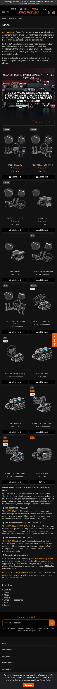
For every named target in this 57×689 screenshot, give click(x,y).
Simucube (8, 590)
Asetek (7, 597)
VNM (6, 602)
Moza (6, 595)
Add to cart (16, 177)
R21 (41, 40)
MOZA (5, 493)
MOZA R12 (22, 526)
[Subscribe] (52, 623)
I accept (28, 685)
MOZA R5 (10, 511)
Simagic (7, 592)
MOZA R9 (10, 526)
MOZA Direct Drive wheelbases (15, 572)
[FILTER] (54, 344)
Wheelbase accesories (13, 600)
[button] (40, 122)
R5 (25, 40)
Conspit (7, 605)
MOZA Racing (8, 32)
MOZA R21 (10, 541)
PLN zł (14, 9)
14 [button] (50, 122)
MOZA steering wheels (44, 558)
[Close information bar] (55, 2)
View (43, 482)
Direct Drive (7, 585)
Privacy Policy (45, 680)
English (25, 9)
